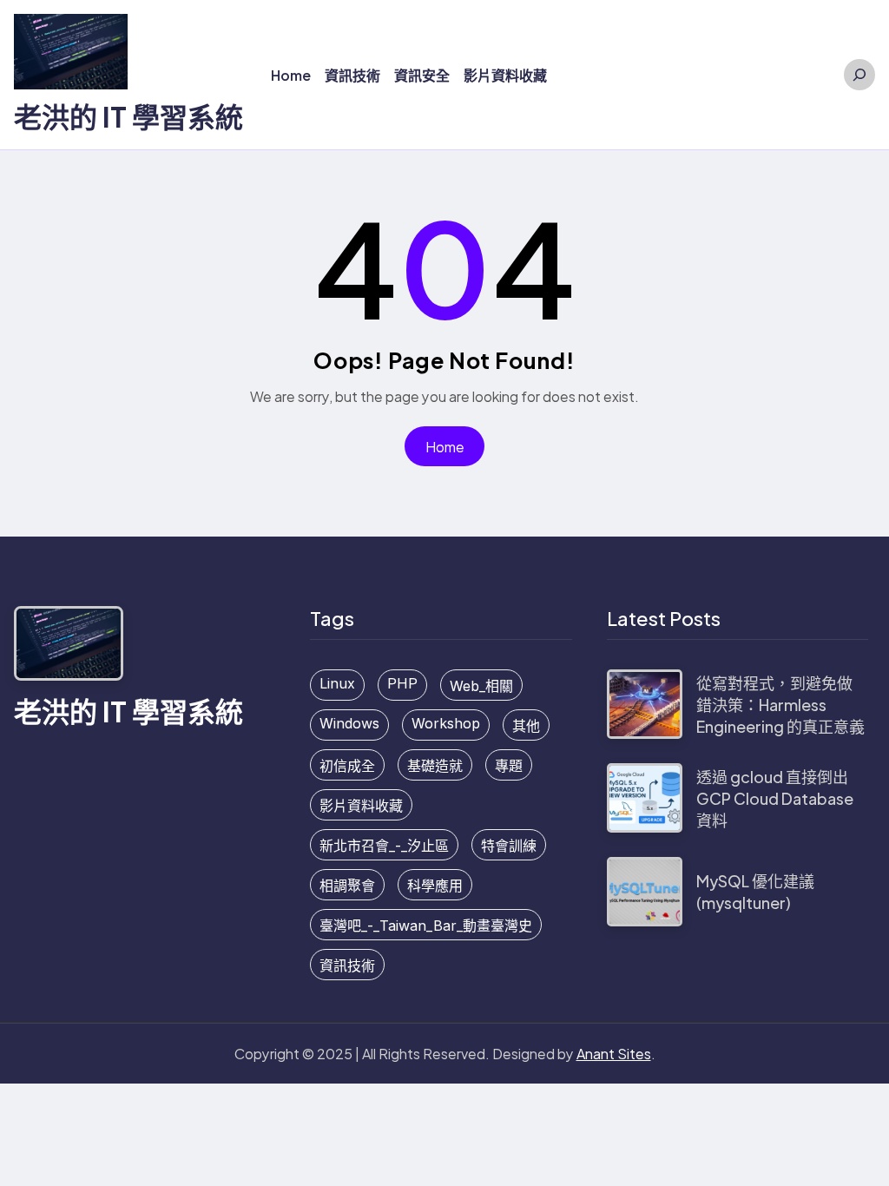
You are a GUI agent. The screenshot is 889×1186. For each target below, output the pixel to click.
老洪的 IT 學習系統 (128, 116)
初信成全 (347, 765)
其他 (526, 726)
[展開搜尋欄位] (859, 74)
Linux (337, 683)
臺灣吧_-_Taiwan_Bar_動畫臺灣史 (425, 925)
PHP (402, 683)
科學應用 (435, 885)
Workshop (446, 723)
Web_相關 (481, 686)
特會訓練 (509, 845)
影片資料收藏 (361, 805)
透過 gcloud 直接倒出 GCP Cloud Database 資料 (774, 798)
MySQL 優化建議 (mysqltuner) (755, 892)
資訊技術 (347, 965)
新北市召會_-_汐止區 (384, 845)
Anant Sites (613, 1053)
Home (444, 447)
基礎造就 (435, 765)
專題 (509, 765)
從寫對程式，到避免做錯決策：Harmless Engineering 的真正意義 (780, 704)
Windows (349, 723)
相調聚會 (347, 885)
